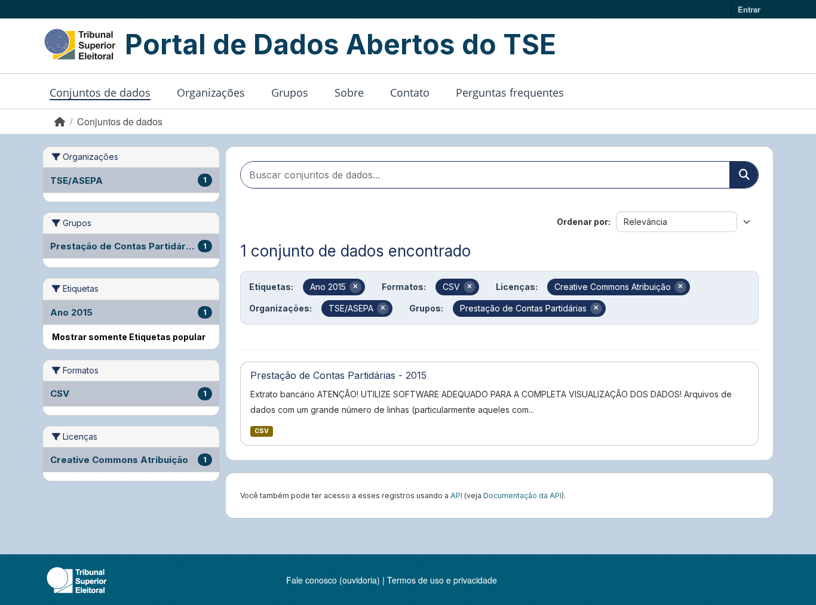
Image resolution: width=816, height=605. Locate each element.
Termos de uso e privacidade (442, 580)
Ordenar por (582, 222)
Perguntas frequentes (510, 92)
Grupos (289, 92)
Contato (410, 92)
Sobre (349, 92)
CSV (261, 431)
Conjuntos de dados (100, 92)
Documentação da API (522, 495)
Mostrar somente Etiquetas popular (128, 337)
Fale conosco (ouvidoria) (333, 580)
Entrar (749, 9)
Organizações (211, 92)
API (456, 495)
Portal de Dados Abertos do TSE (340, 44)
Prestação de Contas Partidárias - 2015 (338, 375)
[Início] (59, 121)
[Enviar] (743, 175)
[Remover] (355, 287)
